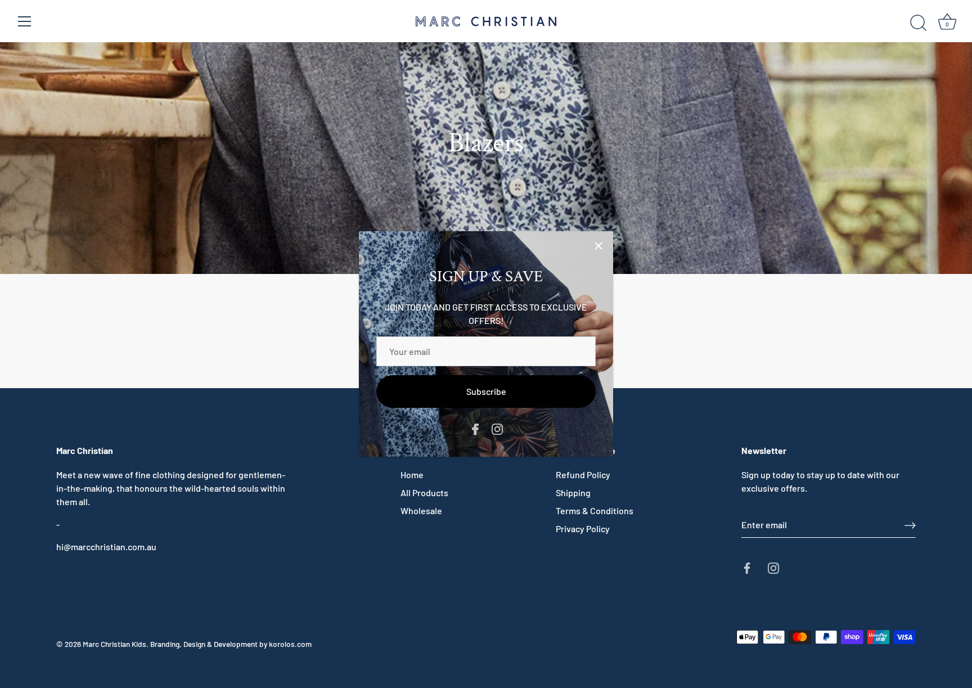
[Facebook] (475, 427)
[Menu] (24, 21)
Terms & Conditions (594, 510)
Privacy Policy (583, 528)
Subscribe (486, 391)
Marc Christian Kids (114, 644)
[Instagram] (497, 427)
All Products (424, 492)
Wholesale (421, 510)
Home (412, 474)
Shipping (573, 492)
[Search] (918, 23)
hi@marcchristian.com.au (106, 546)
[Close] (598, 245)
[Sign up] (910, 525)
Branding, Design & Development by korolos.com (231, 644)
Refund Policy (583, 474)
